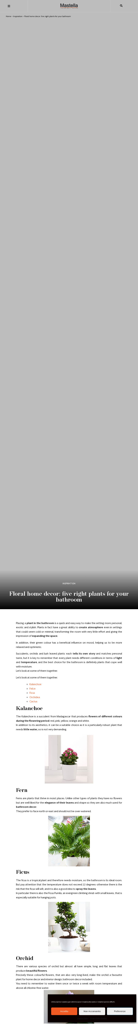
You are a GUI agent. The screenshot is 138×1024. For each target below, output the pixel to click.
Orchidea (34, 697)
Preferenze (120, 1011)
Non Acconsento (92, 1011)
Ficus (32, 692)
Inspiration (17, 16)
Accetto (64, 1011)
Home (8, 16)
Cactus (33, 701)
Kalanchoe (35, 684)
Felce (32, 688)
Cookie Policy (82, 1018)
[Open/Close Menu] (9, 6)
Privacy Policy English (98, 1018)
